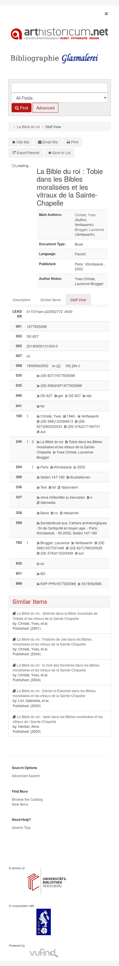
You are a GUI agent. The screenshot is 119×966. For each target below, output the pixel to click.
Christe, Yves (85, 214)
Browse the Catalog (27, 799)
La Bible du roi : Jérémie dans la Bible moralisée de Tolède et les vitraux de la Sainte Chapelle (55, 615)
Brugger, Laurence (89, 229)
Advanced (45, 108)
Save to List (61, 152)
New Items (20, 804)
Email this (50, 141)
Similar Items (50, 299)
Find (23, 108)
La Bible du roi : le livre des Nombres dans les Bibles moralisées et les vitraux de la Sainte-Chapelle (56, 667)
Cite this (22, 141)
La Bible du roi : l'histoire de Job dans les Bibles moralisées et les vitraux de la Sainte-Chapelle (52, 641)
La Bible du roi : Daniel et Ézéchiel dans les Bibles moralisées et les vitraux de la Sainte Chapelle (54, 693)
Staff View (78, 299)
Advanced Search (26, 775)
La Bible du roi (28, 126)
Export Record (28, 152)
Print (74, 141)
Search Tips (21, 827)
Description (22, 299)
